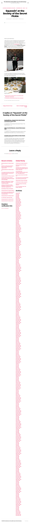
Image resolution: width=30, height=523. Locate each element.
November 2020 (18, 268)
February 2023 (18, 238)
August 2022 (18, 245)
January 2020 (18, 279)
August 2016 (18, 323)
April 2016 (17, 328)
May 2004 (17, 483)
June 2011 (17, 391)
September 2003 (18, 491)
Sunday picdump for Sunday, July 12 (7, 200)
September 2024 (18, 218)
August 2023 (18, 232)
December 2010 (18, 397)
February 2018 (18, 304)
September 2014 (18, 348)
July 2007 (17, 442)
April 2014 (17, 354)
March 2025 (18, 211)
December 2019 (18, 280)
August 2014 (18, 349)
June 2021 (17, 260)
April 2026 (17, 197)
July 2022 (17, 246)
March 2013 (17, 368)
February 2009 (18, 421)
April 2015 (17, 341)
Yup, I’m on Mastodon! (5, 208)
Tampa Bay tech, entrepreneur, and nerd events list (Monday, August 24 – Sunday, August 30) (22, 168)
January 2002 (18, 513)
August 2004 (18, 480)
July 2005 (17, 468)
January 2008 (18, 435)
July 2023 (17, 233)
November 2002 (18, 502)
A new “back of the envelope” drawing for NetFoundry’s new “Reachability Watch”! (22, 172)
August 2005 (18, 467)
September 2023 (18, 231)
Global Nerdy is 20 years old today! (21, 180)
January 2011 (18, 396)
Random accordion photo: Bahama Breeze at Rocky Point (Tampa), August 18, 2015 (7, 167)
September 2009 (18, 414)
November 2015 (18, 333)
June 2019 (17, 286)
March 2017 (17, 316)
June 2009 (17, 417)
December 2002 (18, 501)
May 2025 (17, 209)
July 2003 (17, 493)
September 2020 (18, 270)
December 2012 (18, 371)
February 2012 (18, 382)
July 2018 (17, 298)
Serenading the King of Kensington (7, 188)
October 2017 (18, 308)
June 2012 (17, 378)
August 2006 (18, 454)
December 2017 (18, 306)
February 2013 (18, 369)
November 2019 (18, 281)
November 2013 (18, 359)
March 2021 (17, 263)
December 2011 (18, 384)
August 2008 (18, 428)
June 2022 (17, 247)
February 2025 (18, 212)
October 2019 (18, 282)
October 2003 (18, 490)
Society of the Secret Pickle (15, 100)
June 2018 (17, 299)
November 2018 (18, 294)
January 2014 (18, 357)
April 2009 (17, 419)
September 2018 (18, 296)
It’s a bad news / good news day (6, 197)
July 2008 (17, 429)
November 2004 (18, 477)
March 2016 (17, 329)
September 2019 (18, 283)
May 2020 (17, 274)
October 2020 (18, 269)
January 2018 (18, 305)
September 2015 (18, 335)
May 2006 (17, 457)
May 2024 (17, 222)
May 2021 (17, 261)
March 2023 (18, 237)
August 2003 (18, 492)
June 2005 (17, 469)
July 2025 (17, 207)
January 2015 (18, 344)
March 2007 (18, 446)
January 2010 (18, 409)
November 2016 (18, 320)
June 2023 (17, 234)
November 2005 (18, 464)
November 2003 (18, 489)
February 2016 (18, 330)
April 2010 (17, 406)
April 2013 (17, 367)
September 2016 (18, 322)
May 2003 (17, 495)
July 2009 (17, 416)
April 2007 (17, 445)
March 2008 (18, 433)
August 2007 (18, 441)
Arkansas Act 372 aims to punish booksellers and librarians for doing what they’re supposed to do (7, 186)
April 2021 (17, 262)
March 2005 (18, 472)
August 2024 (18, 219)
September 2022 (18, 244)
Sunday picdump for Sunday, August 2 (7, 190)
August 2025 (18, 206)
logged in (10, 153)
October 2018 (18, 295)
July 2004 (17, 481)
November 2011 (18, 385)
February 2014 (18, 356)
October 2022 (18, 243)
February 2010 (18, 408)
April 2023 (17, 236)
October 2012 (18, 373)
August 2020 (18, 271)
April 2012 (17, 380)
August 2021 (18, 258)
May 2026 (17, 196)
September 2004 (18, 479)
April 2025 (17, 210)
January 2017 (18, 318)
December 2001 (18, 514)
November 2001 (18, 515)
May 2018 (17, 300)
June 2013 (17, 365)
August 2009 (18, 415)
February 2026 (18, 199)
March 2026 (18, 198)
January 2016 (18, 331)
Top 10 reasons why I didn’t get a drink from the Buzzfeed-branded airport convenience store (7, 193)
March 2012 (17, 381)
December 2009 (18, 410)
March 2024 (18, 224)
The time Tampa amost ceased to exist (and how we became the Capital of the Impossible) (7, 178)
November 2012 (18, 372)
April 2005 (17, 471)
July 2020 (17, 272)
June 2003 (17, 494)
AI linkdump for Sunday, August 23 (21, 163)
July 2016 (17, 324)
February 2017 (18, 317)
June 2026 (17, 195)
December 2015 (18, 332)
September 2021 (18, 257)
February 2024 (18, 225)
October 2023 (18, 230)
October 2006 (18, 452)
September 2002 (18, 504)
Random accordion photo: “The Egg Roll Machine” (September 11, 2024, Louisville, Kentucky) (7, 182)
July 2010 (17, 403)
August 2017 (18, 310)
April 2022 (17, 249)
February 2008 (18, 434)
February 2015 (18, 343)
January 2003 (18, 500)
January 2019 (18, 292)
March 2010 (18, 407)
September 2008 (18, 427)
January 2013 (18, 370)
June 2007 (17, 443)
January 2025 (18, 213)
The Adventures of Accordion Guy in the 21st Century (15, 1)
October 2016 (18, 321)
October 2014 (18, 347)
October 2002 (18, 503)
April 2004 (17, 484)
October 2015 (18, 334)
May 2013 (17, 366)
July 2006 (17, 455)
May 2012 (17, 379)
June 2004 (17, 482)
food (8, 100)
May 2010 (17, 405)
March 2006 (18, 459)
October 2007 (18, 439)
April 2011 (17, 393)
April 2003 (17, 496)
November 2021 (18, 255)
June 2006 (17, 456)
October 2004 (18, 478)
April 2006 (17, 458)
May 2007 (17, 444)
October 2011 (18, 386)
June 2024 (17, 221)
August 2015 (18, 336)
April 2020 (17, 275)
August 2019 (18, 284)
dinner (6, 100)
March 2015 (17, 342)
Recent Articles (6, 161)
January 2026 (18, 200)
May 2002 (17, 508)
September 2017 (18, 309)
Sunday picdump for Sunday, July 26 (7, 195)
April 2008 (17, 432)
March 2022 (18, 250)
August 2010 (18, 402)
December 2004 (18, 476)
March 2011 (17, 394)
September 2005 (18, 466)
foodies (10, 100)
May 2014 (17, 353)
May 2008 (17, 431)
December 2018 (18, 293)
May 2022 (17, 248)
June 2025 (17, 208)
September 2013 (18, 361)
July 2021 (17, 259)
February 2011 (18, 395)
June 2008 (17, 430)
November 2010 (18, 398)
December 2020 (18, 267)
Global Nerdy (20, 161)
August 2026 (18, 193)
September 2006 (18, 453)
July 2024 (17, 220)
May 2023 (17, 235)
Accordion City (17, 44)
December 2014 (18, 345)
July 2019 (17, 285)
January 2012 (18, 383)
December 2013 (18, 358)
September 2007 (18, 440)
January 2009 (18, 422)
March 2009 (18, 420)
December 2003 (18, 488)
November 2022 (18, 242)
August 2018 (18, 297)
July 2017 (17, 311)
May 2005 (17, 470)
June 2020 (17, 273)
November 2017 (18, 307)
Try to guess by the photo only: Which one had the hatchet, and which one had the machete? (7, 173)
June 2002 (17, 507)
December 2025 (18, 201)
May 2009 (17, 418)
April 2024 (17, 223)
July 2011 (17, 390)
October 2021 (18, 256)
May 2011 (17, 392)
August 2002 (18, 505)
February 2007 (18, 447)
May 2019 (17, 287)
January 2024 (18, 226)
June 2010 (17, 404)
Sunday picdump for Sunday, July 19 (7, 199)
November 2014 (18, 346)
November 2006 (18, 451)
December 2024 (18, 214)
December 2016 (18, 319)
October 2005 (18, 465)
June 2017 (17, 312)
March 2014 (18, 355)
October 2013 (18, 360)
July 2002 (17, 506)
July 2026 (17, 194)
